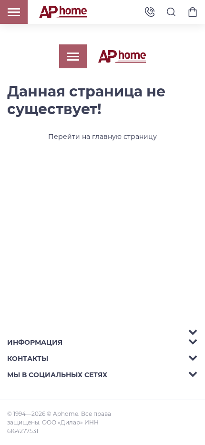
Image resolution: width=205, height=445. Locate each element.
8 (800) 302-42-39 (149, 12)
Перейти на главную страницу (102, 136)
